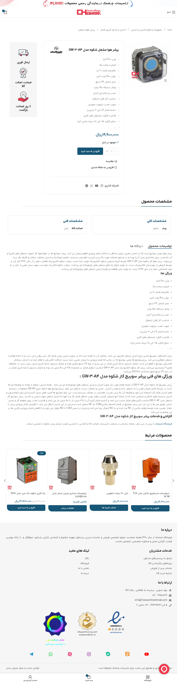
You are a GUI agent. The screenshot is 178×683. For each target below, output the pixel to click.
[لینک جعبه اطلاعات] (23, 56)
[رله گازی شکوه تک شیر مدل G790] (27, 470)
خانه (169, 30)
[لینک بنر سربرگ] (89, 3)
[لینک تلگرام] (86, 186)
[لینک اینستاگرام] (101, 186)
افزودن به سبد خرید (90, 151)
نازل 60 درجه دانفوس (117, 493)
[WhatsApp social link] (91, 186)
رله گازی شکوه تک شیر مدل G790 (28, 493)
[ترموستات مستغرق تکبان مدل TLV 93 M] (151, 470)
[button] (150, 508)
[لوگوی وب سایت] (89, 12)
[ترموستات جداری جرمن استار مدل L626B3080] (68, 470)
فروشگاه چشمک (163, 424)
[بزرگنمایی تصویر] (165, 80)
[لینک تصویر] (116, 622)
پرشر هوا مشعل (86, 30)
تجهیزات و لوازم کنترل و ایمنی (146, 30)
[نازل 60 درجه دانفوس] (110, 470)
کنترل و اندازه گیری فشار (113, 30)
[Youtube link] (96, 186)
